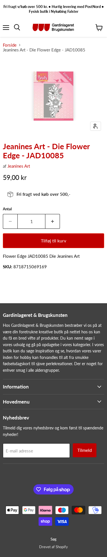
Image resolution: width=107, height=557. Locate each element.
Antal (7, 209)
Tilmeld (84, 450)
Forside (10, 45)
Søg (53, 539)
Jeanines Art (18, 166)
